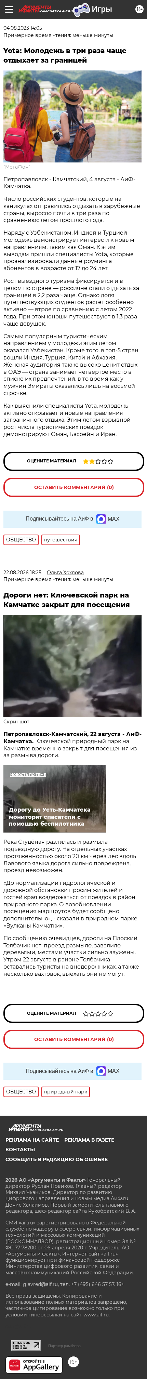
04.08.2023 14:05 (22, 28)
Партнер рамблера (64, 1346)
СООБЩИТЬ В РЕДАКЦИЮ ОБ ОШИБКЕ (56, 1159)
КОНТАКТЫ (20, 1149)
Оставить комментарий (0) (74, 487)
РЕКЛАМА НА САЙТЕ (32, 1140)
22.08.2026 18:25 (22, 572)
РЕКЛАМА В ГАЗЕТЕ (89, 1140)
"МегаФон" (16, 167)
